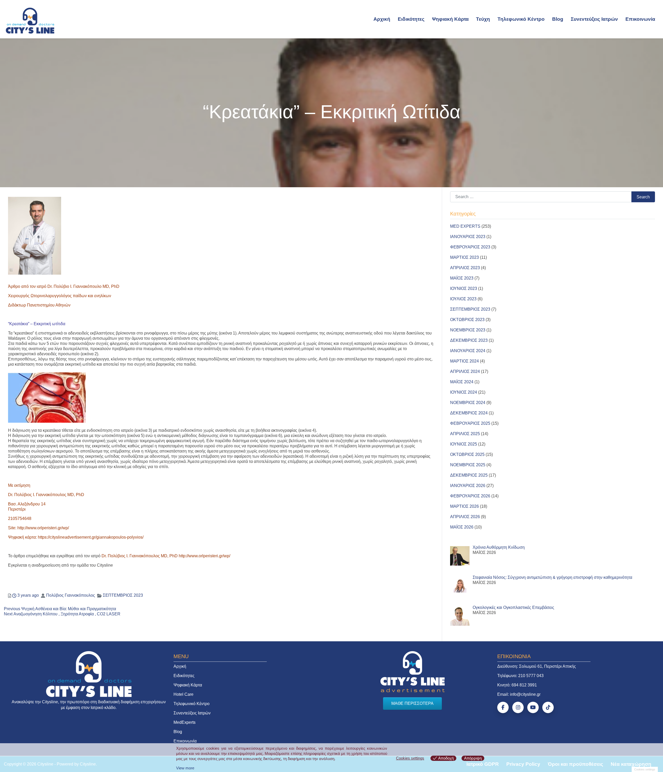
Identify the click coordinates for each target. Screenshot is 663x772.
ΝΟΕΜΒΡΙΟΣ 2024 (467, 402)
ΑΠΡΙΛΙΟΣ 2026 (465, 516)
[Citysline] (30, 20)
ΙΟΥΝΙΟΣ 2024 (463, 392)
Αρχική (381, 19)
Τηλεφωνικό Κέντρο (521, 19)
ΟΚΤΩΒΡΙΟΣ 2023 (467, 319)
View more (185, 768)
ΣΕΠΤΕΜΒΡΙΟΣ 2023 (123, 595)
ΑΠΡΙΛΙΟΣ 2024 (465, 371)
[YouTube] (533, 707)
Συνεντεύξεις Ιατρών (594, 19)
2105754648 (19, 518)
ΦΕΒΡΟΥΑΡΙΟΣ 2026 (470, 496)
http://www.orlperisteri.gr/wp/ (43, 528)
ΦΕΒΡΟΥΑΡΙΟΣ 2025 (470, 423)
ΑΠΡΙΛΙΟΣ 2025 (465, 434)
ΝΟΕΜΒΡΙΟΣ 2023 (467, 330)
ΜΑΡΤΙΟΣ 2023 (464, 257)
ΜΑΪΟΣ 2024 (461, 382)
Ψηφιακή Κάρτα (450, 19)
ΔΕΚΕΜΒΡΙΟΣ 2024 (469, 413)
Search (643, 197)
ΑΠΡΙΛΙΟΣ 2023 (465, 268)
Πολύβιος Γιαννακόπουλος (70, 595)
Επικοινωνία (640, 19)
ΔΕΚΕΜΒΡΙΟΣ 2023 (469, 340)
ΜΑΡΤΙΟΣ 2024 (464, 361)
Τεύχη (483, 19)
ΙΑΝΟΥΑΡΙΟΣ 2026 (467, 485)
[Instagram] (518, 707)
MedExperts (185, 722)
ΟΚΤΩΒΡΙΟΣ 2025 (467, 454)
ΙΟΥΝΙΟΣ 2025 (463, 444)
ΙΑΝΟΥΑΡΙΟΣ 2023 (467, 236)
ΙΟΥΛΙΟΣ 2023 (463, 299)
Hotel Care (183, 694)
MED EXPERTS (465, 226)
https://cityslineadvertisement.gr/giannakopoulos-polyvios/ (90, 537)
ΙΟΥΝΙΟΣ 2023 (463, 288)
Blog (557, 19)
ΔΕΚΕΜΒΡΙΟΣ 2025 (469, 475)
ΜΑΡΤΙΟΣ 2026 (464, 506)
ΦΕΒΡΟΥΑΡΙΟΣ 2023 (470, 247)
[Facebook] (503, 707)
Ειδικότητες (411, 19)
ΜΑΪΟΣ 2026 (461, 527)
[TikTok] (548, 707)
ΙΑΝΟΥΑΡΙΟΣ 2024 (467, 351)
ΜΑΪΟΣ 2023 (461, 278)
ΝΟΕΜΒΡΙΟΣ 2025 (467, 465)
